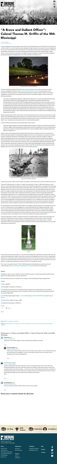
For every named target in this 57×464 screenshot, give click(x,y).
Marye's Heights (26, 323)
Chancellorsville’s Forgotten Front (29, 91)
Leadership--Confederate (13, 321)
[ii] (14, 130)
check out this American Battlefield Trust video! (21, 265)
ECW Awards (4, 455)
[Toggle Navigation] (54, 6)
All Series (17, 448)
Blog (42, 446)
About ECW (4, 448)
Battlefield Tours (33, 450)
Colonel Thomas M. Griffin (17, 323)
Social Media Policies (6, 453)
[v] (24, 184)
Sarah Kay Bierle (5, 42)
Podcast (43, 449)
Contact (43, 452)
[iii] (33, 145)
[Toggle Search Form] (54, 4)
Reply (5, 344)
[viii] (46, 213)
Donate (17, 456)
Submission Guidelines (6, 451)
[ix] (15, 223)
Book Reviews (18, 450)
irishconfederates (8, 362)
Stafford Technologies (10, 442)
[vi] (53, 202)
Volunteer (17, 457)
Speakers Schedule (34, 448)
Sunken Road (46, 323)
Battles (6, 321)
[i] (14, 112)
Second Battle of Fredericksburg (37, 323)
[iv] (36, 146)
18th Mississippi (8, 323)
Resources (3, 457)
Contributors (4, 450)
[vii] (55, 212)
